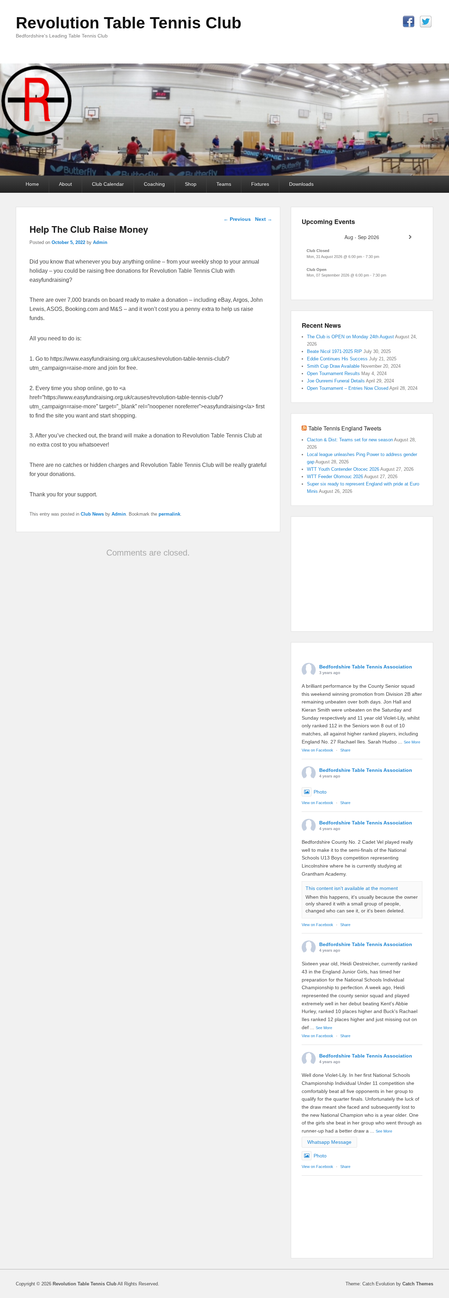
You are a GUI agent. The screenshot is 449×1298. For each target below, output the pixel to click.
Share (345, 750)
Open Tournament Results (333, 373)
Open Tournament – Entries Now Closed (347, 388)
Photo (320, 792)
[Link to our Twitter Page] (425, 21)
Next (263, 219)
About (65, 184)
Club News (92, 514)
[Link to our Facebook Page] (408, 21)
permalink (169, 514)
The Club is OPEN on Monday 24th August (350, 336)
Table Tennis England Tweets (344, 428)
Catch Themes (417, 1283)
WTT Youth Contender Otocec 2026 (343, 469)
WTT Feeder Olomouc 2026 (335, 476)
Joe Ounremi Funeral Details (336, 380)
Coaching (154, 184)
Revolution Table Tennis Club (128, 23)
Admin (100, 242)
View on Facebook (317, 750)
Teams (223, 184)
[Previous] (314, 237)
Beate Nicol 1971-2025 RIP (334, 351)
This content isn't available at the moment (352, 888)
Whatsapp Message (329, 1142)
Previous (237, 219)
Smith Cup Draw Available (333, 366)
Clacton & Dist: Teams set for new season (350, 439)
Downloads (301, 184)
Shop (190, 184)
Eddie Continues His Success (337, 358)
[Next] (410, 237)
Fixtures (260, 184)
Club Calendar (108, 184)
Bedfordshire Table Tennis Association (365, 667)
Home (32, 184)
